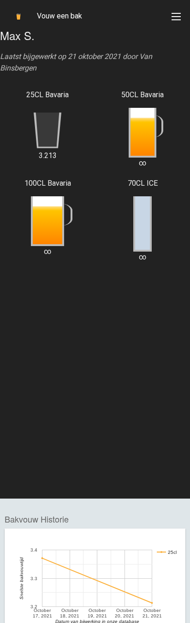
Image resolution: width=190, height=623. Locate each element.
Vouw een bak (59, 16)
